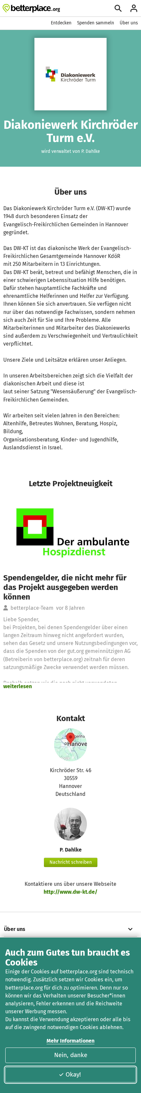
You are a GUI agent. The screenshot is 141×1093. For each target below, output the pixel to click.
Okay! (73, 1074)
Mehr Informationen (70, 1041)
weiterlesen (17, 686)
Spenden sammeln (95, 23)
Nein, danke (70, 1055)
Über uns (129, 23)
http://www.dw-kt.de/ (70, 892)
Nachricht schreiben (71, 862)
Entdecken (61, 23)
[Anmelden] (134, 8)
